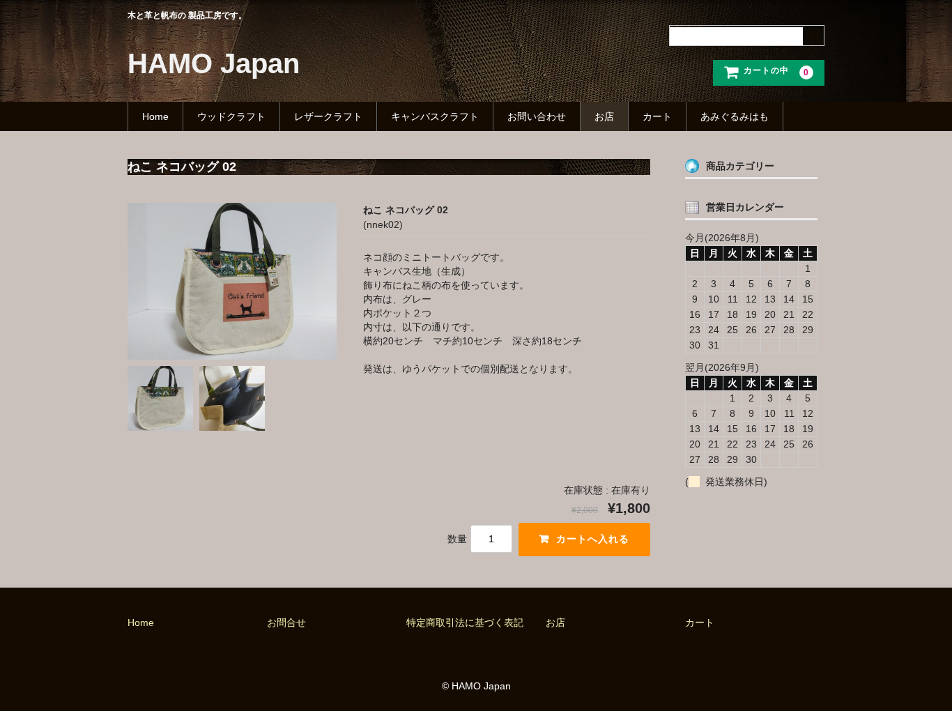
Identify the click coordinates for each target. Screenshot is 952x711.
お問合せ (286, 622)
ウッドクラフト (231, 116)
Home (155, 116)
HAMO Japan (214, 63)
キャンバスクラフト (435, 116)
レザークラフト (328, 116)
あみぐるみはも (734, 116)
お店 (604, 116)
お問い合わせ (536, 116)
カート (657, 116)
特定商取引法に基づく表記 (464, 622)
